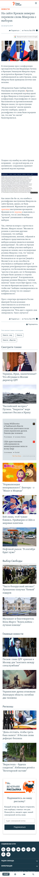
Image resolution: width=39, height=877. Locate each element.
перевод (18, 212)
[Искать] (33, 874)
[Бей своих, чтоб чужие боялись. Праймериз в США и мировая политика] (19, 504)
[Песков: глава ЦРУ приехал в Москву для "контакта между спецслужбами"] (19, 647)
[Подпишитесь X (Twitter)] (13, 849)
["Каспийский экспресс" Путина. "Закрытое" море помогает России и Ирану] (19, 394)
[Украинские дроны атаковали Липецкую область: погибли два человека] (19, 679)
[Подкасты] (3, 854)
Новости (5, 9)
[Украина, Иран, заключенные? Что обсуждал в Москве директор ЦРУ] (19, 361)
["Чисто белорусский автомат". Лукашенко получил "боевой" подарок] (19, 574)
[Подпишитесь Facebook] (8, 849)
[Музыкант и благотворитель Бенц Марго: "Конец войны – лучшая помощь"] (19, 606)
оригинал (5, 209)
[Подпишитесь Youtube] (18, 849)
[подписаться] (8, 854)
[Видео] (24, 874)
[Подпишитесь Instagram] (28, 849)
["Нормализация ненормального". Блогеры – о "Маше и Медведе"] (19, 472)
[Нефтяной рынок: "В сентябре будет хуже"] (19, 536)
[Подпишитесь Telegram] (23, 849)
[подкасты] (15, 874)
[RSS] (33, 849)
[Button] (14, 30)
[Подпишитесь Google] (3, 849)
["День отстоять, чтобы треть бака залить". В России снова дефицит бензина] (19, 719)
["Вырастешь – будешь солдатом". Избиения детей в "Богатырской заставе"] (19, 752)
